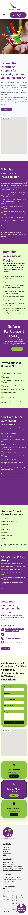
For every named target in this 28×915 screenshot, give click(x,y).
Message (6, 712)
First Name (7, 687)
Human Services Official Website (12, 866)
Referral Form (7, 847)
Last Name (7, 693)
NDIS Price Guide (8, 862)
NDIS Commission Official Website (13, 868)
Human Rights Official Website (12, 870)
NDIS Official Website (9, 864)
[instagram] (4, 889)
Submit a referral (7, 343)
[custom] (7, 889)
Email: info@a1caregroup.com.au (12, 879)
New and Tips (7, 853)
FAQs (4, 855)
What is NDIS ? (7, 849)
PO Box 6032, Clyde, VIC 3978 (11, 877)
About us (5, 851)
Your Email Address (10, 699)
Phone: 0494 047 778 (9, 881)
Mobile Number (8, 705)
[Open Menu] (4, 14)
